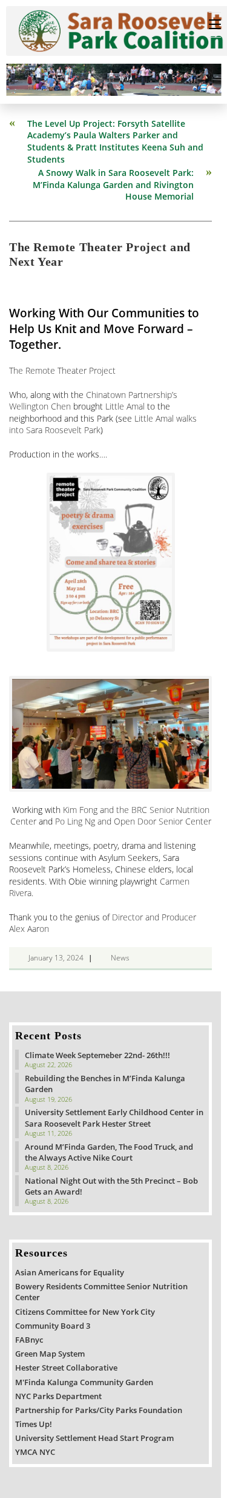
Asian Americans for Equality (69, 1272)
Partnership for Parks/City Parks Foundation (98, 1410)
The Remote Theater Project (62, 370)
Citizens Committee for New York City (85, 1311)
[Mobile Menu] (215, 25)
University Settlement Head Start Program (94, 1437)
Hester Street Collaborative (66, 1367)
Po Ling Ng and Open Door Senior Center (133, 821)
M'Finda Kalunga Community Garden (84, 1382)
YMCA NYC (35, 1451)
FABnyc (29, 1339)
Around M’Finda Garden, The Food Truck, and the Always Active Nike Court (109, 1152)
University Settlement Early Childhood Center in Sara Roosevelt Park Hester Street (114, 1118)
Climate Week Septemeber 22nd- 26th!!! (97, 1055)
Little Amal (125, 406)
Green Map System (50, 1353)
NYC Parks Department (58, 1396)
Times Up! (33, 1424)
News (120, 958)
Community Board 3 (52, 1325)
